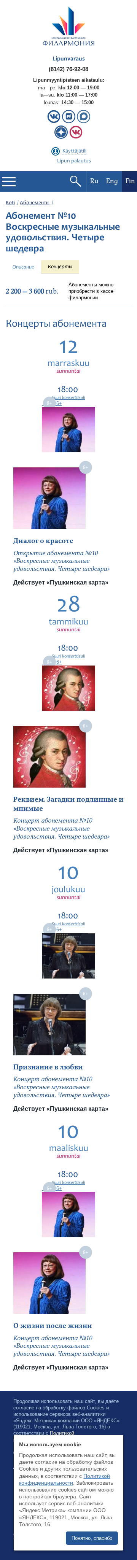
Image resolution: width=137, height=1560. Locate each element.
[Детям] (76, 137)
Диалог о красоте (43, 541)
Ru (94, 181)
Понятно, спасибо (92, 1538)
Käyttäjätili (74, 151)
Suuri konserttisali (68, 398)
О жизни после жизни (52, 1326)
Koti (10, 203)
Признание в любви (48, 1067)
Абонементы (34, 203)
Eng (112, 181)
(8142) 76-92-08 (68, 69)
